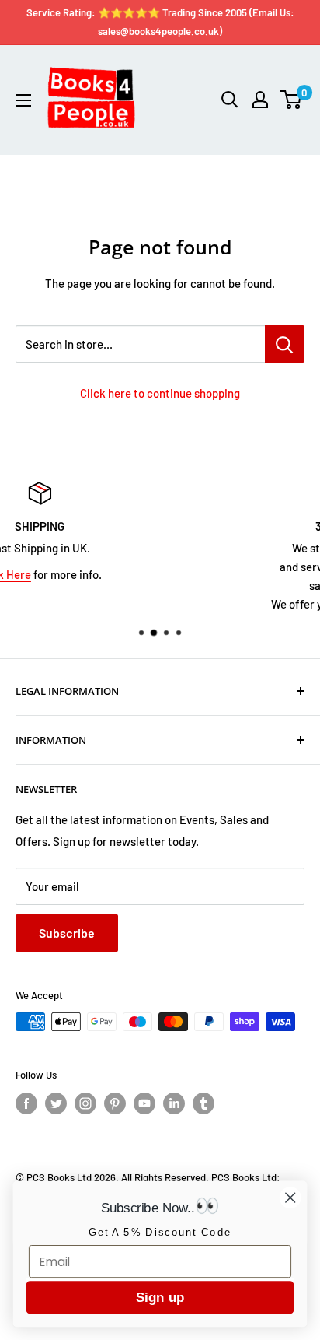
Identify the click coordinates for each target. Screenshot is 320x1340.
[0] (291, 99)
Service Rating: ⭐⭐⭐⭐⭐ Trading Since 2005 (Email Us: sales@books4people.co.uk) (160, 21)
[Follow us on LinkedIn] (174, 1103)
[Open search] (229, 99)
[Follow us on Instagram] (85, 1103)
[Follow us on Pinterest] (115, 1103)
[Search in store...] (284, 344)
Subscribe (67, 932)
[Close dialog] (290, 1197)
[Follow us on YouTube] (144, 1103)
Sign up (159, 1297)
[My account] (260, 99)
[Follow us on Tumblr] (203, 1103)
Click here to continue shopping (160, 393)
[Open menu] (23, 100)
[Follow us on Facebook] (26, 1103)
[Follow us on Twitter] (56, 1103)
